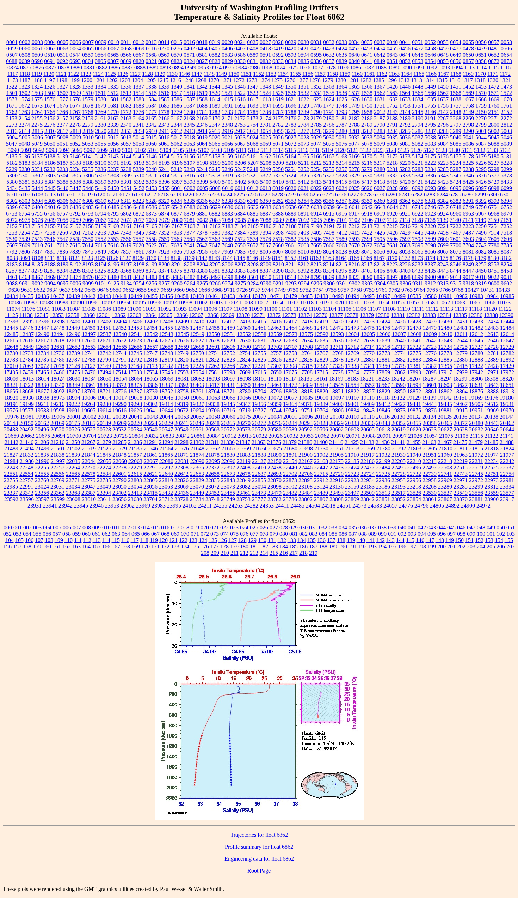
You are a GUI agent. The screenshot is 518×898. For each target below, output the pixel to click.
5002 (493, 131)
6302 (12, 201)
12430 (445, 321)
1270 (213, 80)
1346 (240, 87)
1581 (113, 99)
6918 (366, 214)
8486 (177, 277)
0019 (214, 42)
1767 (75, 112)
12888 (476, 360)
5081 (405, 144)
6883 (227, 214)
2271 (493, 118)
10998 (185, 302)
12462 (274, 328)
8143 (214, 258)
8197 (126, 264)
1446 (405, 87)
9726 (242, 290)
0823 (176, 61)
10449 (135, 296)
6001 (177, 188)
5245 (214, 169)
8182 (506, 258)
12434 (492, 321)
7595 (379, 239)
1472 (493, 87)
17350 (383, 366)
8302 (87, 271)
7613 (75, 245)
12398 (58, 321)
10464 (243, 296)
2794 (417, 125)
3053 (252, 131)
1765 (49, 112)
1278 (315, 80)
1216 (175, 80)
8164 (341, 258)
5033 (366, 137)
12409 (182, 321)
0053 (443, 42)
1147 (196, 74)
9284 (253, 283)
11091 (149, 309)
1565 (417, 93)
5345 (455, 175)
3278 (316, 131)
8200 (164, 264)
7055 (62, 220)
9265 (202, 283)
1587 (189, 99)
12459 (228, 328)
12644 (461, 341)
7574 (252, 239)
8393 (316, 271)
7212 (354, 226)
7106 (367, 220)
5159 (227, 156)
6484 (100, 207)
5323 (278, 175)
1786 (265, 112)
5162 (265, 156)
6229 (290, 195)
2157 (62, 118)
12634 (305, 341)
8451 (493, 271)
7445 (417, 233)
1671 (11, 106)
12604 (352, 334)
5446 (62, 188)
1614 (214, 99)
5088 (493, 144)
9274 (227, 283)
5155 (176, 156)
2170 (214, 118)
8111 (50, 258)
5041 (468, 137)
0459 (443, 48)
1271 (226, 80)
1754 (417, 106)
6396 (12, 207)
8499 (240, 277)
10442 (88, 296)
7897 (151, 252)
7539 (24, 239)
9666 (204, 290)
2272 (506, 118)
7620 (138, 245)
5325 (303, 175)
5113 (265, 150)
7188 (291, 226)
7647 (214, 245)
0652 (493, 55)
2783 (290, 125)
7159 (100, 226)
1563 (392, 93)
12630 (243, 341)
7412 (341, 233)
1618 (265, 99)
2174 (265, 118)
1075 (292, 68)
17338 (352, 366)
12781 (492, 353)
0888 (140, 68)
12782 (507, 353)
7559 (163, 239)
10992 (108, 302)
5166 (316, 156)
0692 (62, 61)
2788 (354, 125)
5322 (265, 175)
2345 (189, 125)
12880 (367, 360)
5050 (49, 144)
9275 (240, 283)
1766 (62, 112)
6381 (430, 201)
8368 (125, 271)
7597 (405, 239)
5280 (379, 169)
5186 (50, 163)
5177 (455, 156)
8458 (506, 271)
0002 (24, 42)
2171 (227, 118)
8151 (277, 258)
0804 (87, 61)
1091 (419, 68)
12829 (321, 360)
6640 (341, 207)
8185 (37, 264)
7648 (227, 245)
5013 (125, 137)
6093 (430, 188)
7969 (227, 252)
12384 (444, 315)
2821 (113, 131)
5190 (100, 163)
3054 (265, 131)
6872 (138, 214)
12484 (507, 328)
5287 (455, 169)
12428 (414, 321)
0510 (50, 55)
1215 (162, 80)
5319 (227, 175)
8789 (303, 277)
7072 (113, 220)
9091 (24, 283)
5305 (75, 175)
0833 (278, 61)
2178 (303, 118)
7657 (265, 245)
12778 (445, 353)
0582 (214, 55)
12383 (429, 315)
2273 (11, 125)
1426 (392, 87)
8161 (303, 258)
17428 (492, 366)
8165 (353, 258)
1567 (443, 93)
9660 (179, 290)
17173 (150, 366)
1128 (147, 74)
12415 (259, 321)
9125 (113, 283)
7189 (303, 226)
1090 (406, 68)
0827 (202, 61)
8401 (366, 271)
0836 (316, 61)
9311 (417, 283)
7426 (392, 233)
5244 (202, 169)
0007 (88, 42)
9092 (37, 283)
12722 (414, 347)
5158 (214, 156)
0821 (151, 61)
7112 (392, 220)
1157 (320, 74)
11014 (276, 302)
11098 (240, 309)
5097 (89, 150)
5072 (290, 144)
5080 (392, 144)
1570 (481, 93)
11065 (473, 302)
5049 (37, 144)
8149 (265, 258)
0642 (379, 55)
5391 (126, 182)
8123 (87, 258)
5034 (379, 137)
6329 (163, 201)
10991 (92, 302)
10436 (42, 296)
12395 (27, 321)
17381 (414, 366)
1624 (328, 99)
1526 (290, 93)
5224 (455, 163)
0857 (468, 61)
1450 (443, 87)
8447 (468, 271)
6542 (177, 207)
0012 (138, 42)
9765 (432, 290)
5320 (240, 175)
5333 (405, 175)
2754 (252, 125)
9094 (50, 283)
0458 (430, 48)
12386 (475, 315)
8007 (278, 252)
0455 (392, 48)
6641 (354, 207)
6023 (328, 188)
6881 (202, 214)
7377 (189, 233)
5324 (290, 175)
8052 (392, 252)
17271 (259, 366)
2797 (455, 125)
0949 (190, 68)
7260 (62, 233)
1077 (317, 68)
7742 (481, 245)
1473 (506, 87)
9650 (115, 290)
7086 (253, 220)
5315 (176, 175)
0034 (354, 42)
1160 (357, 74)
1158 (332, 74)
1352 (316, 87)
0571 (189, 55)
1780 (189, 112)
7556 (125, 239)
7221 (443, 226)
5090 (13, 150)
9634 (52, 290)
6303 (24, 201)
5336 (430, 175)
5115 (290, 150)
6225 (239, 195)
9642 (77, 290)
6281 (404, 195)
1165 (418, 74)
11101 (285, 309)
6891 (303, 214)
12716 (383, 347)
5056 (113, 144)
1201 (99, 80)
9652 (128, 290)
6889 (290, 214)
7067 (100, 220)
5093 (51, 150)
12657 (151, 347)
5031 (341, 137)
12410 (197, 321)
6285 (455, 195)
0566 (125, 55)
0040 (392, 42)
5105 (178, 150)
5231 (37, 169)
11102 (300, 309)
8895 (379, 277)
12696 (228, 347)
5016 (163, 137)
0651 (481, 55)
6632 (253, 207)
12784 (26, 360)
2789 (366, 125)
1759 (481, 106)
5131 (467, 150)
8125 (100, 258)
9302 (354, 283)
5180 (493, 156)
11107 (374, 309)
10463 (228, 296)
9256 (151, 283)
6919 (379, 214)
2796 (443, 125)
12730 (11, 353)
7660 (278, 245)
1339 (163, 87)
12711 (337, 347)
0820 (138, 61)
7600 (443, 239)
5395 (151, 182)
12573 (290, 334)
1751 (379, 106)
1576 (49, 99)
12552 (244, 334)
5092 (38, 150)
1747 (328, 106)
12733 (26, 353)
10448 (119, 296)
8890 (366, 277)
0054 (455, 42)
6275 (328, 195)
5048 (24, 144)
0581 (202, 55)
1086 (355, 68)
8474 (75, 277)
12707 (290, 347)
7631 (163, 245)
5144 (125, 156)
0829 (227, 61)
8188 (50, 264)
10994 (123, 302)
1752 (392, 106)
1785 (252, 112)
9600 (493, 283)
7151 (506, 220)
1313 (416, 80)
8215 (341, 264)
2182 (354, 118)
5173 (405, 156)
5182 (12, 163)
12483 (492, 328)
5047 (11, 144)
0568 (151, 55)
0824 (189, 61)
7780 (493, 245)
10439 (73, 296)
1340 (176, 87)
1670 (506, 99)
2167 (176, 118)
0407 (240, 48)
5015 (151, 137)
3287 (430, 131)
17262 (212, 366)
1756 (443, 106)
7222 (455, 226)
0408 (252, 48)
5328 (341, 175)
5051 (62, 144)
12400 (73, 321)
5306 (88, 175)
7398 (278, 233)
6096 (468, 188)
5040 (455, 137)
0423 (328, 48)
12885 (445, 360)
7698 (430, 245)
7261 (75, 233)
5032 (354, 137)
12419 (321, 321)
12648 (11, 347)
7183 (227, 226)
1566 (430, 93)
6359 (366, 201)
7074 (126, 220)
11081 (43, 309)
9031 (506, 277)
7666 (328, 245)
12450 (88, 328)
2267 (443, 118)
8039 (354, 252)
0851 (392, 61)
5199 (215, 163)
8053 (405, 252)
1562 (379, 93)
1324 (37, 87)
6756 (49, 214)
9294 (303, 283)
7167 (177, 226)
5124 (390, 150)
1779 (176, 112)
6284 (442, 195)
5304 (62, 175)
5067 (240, 144)
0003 (37, 42)
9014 (455, 277)
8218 (379, 264)
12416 (274, 321)
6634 (278, 207)
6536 (151, 207)
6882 (214, 214)
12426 (398, 321)
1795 (354, 112)
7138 (430, 220)
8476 (88, 277)
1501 (12, 93)
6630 (227, 207)
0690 (37, 61)
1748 (341, 106)
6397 (24, 207)
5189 (88, 163)
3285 (405, 131)
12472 (336, 328)
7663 (303, 245)
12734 (42, 353)
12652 (73, 347)
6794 (100, 214)
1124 (98, 74)
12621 (104, 341)
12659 (182, 347)
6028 (392, 188)
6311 (126, 201)
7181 (202, 226)
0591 (265, 55)
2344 (176, 125)
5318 (214, 175)
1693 (252, 106)
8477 (100, 277)
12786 (57, 360)
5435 (24, 188)
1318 (480, 80)
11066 (488, 302)
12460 (243, 328)
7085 (240, 220)
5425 (468, 182)
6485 (113, 207)
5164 (290, 156)
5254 (316, 169)
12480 (445, 328)
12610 (445, 334)
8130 (150, 258)
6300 (493, 195)
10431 (487, 290)
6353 (290, 201)
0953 (203, 68)
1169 (468, 74)
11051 (352, 302)
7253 (11, 233)
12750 (197, 353)
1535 (328, 93)
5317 (202, 175)
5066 (227, 144)
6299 (480, 195)
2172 (240, 118)
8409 (405, 271)
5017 (176, 137)
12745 (135, 353)
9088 (12, 283)
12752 (228, 353)
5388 (88, 182)
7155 (50, 226)
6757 (62, 214)
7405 (316, 233)
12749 (181, 353)
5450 (113, 188)
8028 (341, 252)
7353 (176, 233)
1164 (406, 74)
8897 (392, 277)
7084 (227, 220)
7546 (49, 239)
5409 (265, 182)
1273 (251, 80)
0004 (50, 42)
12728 (492, 347)
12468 (305, 328)
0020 (227, 42)
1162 (381, 74)
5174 (417, 156)
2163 (125, 118)
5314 (163, 175)
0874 (13, 68)
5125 (403, 150)
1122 (73, 74)
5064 (202, 144)
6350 (265, 201)
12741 (88, 353)
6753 (11, 214)
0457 (417, 48)
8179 (480, 258)
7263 (100, 233)
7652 (252, 245)
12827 (290, 360)
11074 (13, 309)
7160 (113, 226)
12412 (228, 321)
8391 (290, 271)
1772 (125, 112)
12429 (430, 321)
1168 (455, 74)
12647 (507, 341)
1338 (151, 87)
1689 (214, 106)
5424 (455, 182)
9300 (329, 283)
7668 (341, 245)
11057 (413, 302)
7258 (49, 233)
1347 (252, 87)
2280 (100, 125)
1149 (221, 74)
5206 (240, 163)
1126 (122, 74)
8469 (50, 277)
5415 (341, 182)
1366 (366, 87)
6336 (202, 201)
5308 (113, 175)
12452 (119, 328)
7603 (468, 239)
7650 (240, 245)
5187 (62, 163)
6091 (405, 188)
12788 (88, 360)
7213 (366, 226)
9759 (369, 290)
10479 (290, 296)
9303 (367, 283)
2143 (392, 112)
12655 (120, 347)
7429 (405, 233)
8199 (151, 264)
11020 (337, 302)
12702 (275, 347)
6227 (264, 195)
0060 (24, 48)
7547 (62, 239)
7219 (417, 226)
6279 (378, 195)
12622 (119, 341)
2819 (88, 131)
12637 (352, 341)
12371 (258, 315)
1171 (492, 74)
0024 (240, 42)
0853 (417, 61)
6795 (113, 214)
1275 (277, 80)
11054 (382, 302)
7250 (481, 226)
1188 (37, 80)
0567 (138, 55)
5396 (164, 182)
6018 (265, 188)
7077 (138, 220)
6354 (303, 201)
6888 (278, 214)
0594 (303, 55)
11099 (256, 309)
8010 (303, 252)
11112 (432, 309)
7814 (37, 252)
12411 (213, 321)
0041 (405, 42)
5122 (365, 150)
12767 (321, 353)
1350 (290, 87)
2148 (455, 112)
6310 (113, 201)
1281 (353, 80)
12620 (88, 341)
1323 (24, 87)
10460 (197, 296)
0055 (468, 42)
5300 (12, 175)
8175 (442, 258)
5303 (50, 175)
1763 (24, 112)
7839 (75, 252)
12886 (461, 360)
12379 (367, 315)
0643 (392, 55)
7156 (62, 226)
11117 (461, 309)
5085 (455, 144)
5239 (138, 169)
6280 (391, 195)
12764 (305, 353)
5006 (37, 137)
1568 (455, 93)
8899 (417, 277)
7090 (291, 220)
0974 (216, 68)
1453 (481, 87)
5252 (303, 169)
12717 (398, 347)
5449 (100, 188)
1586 (176, 99)
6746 (430, 207)
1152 (258, 74)
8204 (202, 264)
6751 (493, 207)
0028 (278, 42)
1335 (113, 87)
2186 (366, 118)
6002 (189, 188)
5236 (100, 169)
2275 (37, 125)
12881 (383, 360)
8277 (24, 271)
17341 (367, 366)
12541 (135, 334)
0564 (100, 55)
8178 (468, 258)
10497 (383, 296)
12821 (197, 360)
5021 (227, 137)
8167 (379, 258)
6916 (341, 214)
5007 (50, 137)
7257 (37, 233)
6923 (430, 214)
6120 (99, 195)
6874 (163, 214)
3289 (455, 131)
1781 (202, 112)
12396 (42, 321)
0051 (417, 42)
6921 (405, 214)
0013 (151, 42)
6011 (240, 188)
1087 (368, 68)
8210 (278, 264)
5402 (240, 182)
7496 (481, 233)
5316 (189, 175)
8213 (316, 264)
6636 (291, 207)
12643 (445, 341)
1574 (24, 99)
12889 (492, 360)
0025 (252, 42)
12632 (274, 341)
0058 (506, 42)
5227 (493, 163)
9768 (457, 290)
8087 (506, 252)
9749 (280, 290)
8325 (100, 271)
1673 (37, 106)
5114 (278, 150)
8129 (138, 258)
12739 (73, 353)
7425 (379, 233)
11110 (403, 309)
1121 (61, 74)
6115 (62, 195)
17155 (119, 366)
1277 (302, 80)
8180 (493, 258)
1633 (405, 99)
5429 (493, 182)
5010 (88, 137)
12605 (368, 334)
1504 (50, 93)
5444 (37, 188)
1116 (505, 68)
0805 (100, 61)
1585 (163, 99)
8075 (455, 252)
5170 (366, 156)
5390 (113, 182)
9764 (419, 290)
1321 (505, 80)
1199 (74, 80)
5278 (354, 169)
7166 (164, 226)
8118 (62, 258)
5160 (240, 156)
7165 (151, 226)
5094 (64, 150)
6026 (366, 188)
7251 (493, 226)
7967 (214, 252)
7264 (113, 233)
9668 (217, 290)
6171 (112, 195)
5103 (153, 150)
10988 (46, 302)
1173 (12, 80)
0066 (100, 48)
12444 (507, 321)
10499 (398, 296)
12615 (11, 341)
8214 (328, 264)
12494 (58, 334)
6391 (468, 201)
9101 (100, 283)
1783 (227, 112)
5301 (24, 175)
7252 (506, 226)
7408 (328, 233)
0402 (189, 48)
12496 (73, 334)
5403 (253, 182)
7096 (329, 220)
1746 (316, 106)
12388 (491, 315)
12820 (181, 360)
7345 (138, 233)
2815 (37, 131)
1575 (37, 99)
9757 (343, 290)
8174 (430, 258)
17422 (476, 366)
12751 (212, 353)
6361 (392, 201)
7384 (240, 233)
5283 (417, 169)
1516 (163, 93)
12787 (73, 360)
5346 (468, 175)
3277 (303, 131)
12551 (228, 334)
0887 (127, 68)
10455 (150, 296)
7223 (468, 226)
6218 (163, 195)
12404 (120, 321)
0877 (51, 68)
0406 (227, 48)
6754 (24, 214)
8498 (227, 277)
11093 (180, 309)
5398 (189, 182)
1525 (278, 93)
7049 (50, 220)
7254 (24, 233)
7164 (138, 226)
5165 (303, 156)
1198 (61, 80)
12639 (383, 341)
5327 (328, 175)
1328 (75, 87)
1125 (110, 74)
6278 (366, 195)
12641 (414, 341)
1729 (303, 106)
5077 (354, 144)
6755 (37, 214)
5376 (481, 175)
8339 (113, 271)
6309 (100, 201)
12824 (243, 360)
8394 (328, 271)
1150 (233, 74)
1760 (493, 106)
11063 (458, 302)
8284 (62, 271)
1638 (455, 99)
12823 (228, 360)
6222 (201, 195)
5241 (163, 169)
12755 (259, 353)
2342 (151, 125)
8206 (227, 264)
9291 (278, 283)
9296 (316, 283)
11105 (344, 309)
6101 (12, 195)
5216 (366, 163)
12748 (166, 353)
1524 (265, 93)
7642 (202, 245)
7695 (417, 245)
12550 (213, 334)
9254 (138, 283)
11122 (505, 309)
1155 (295, 74)
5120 (340, 150)
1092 (431, 68)
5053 (87, 144)
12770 (367, 353)
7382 (227, 233)
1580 (100, 99)
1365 (354, 87)
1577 (62, 99)
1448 (417, 87)
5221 (417, 163)
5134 (505, 150)
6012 (252, 188)
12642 (430, 341)
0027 (265, 42)
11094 (195, 309)
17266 (228, 366)
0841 (366, 61)
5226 (481, 163)
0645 (417, 55)
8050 (379, 252)
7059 (75, 220)
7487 (468, 233)
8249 (468, 264)
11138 (26, 315)
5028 (303, 137)
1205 (150, 80)
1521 (227, 93)
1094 (457, 68)
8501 (253, 277)
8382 (227, 271)
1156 (307, 74)
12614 (507, 334)
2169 (202, 118)
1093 (444, 68)
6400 (37, 207)
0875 (25, 68)
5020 (214, 137)
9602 (506, 283)
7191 (329, 226)
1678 (87, 106)
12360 (88, 315)
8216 (354, 264)
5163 (278, 156)
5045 (493, 137)
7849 (100, 252)
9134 (126, 283)
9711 (229, 290)
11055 (398, 302)
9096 (75, 283)
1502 (24, 93)
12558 (259, 334)
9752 (305, 290)
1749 (354, 106)
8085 (493, 252)
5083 (430, 144)
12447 (42, 328)
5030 (328, 137)
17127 (88, 366)
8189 (62, 264)
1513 (125, 93)
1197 (49, 80)
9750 (292, 290)
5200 (227, 163)
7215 (392, 226)
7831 (49, 252)
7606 (506, 239)
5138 (49, 156)
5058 (138, 144)
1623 (316, 99)
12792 (135, 360)
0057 (493, 42)
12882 (398, 360)
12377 (336, 315)
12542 (151, 334)
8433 (417, 271)
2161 (100, 118)
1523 (252, 93)
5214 (341, 163)
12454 (150, 328)
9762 (394, 290)
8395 (341, 271)
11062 (443, 302)
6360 (379, 201)
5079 (379, 144)
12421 (352, 321)
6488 (138, 207)
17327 (321, 366)
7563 (176, 239)
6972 (12, 220)
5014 (138, 137)
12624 (150, 341)
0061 (37, 48)
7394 (265, 233)
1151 (246, 74)
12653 (89, 347)
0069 (138, 48)
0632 (328, 55)
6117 (74, 195)
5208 (265, 163)
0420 (290, 48)
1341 (189, 87)
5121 (352, 150)
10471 (274, 296)
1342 (202, 87)
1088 (381, 68)
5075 (328, 144)
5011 (100, 137)
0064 (75, 48)
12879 (352, 360)
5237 (113, 169)
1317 (467, 80)
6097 (481, 188)
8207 (240, 264)
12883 (414, 360)
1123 (85, 74)
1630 (366, 99)
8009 (290, 252)
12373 (289, 315)
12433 (476, 321)
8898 (405, 277)
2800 (493, 125)
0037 (379, 42)
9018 (481, 277)
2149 (468, 112)
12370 (243, 315)
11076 (28, 309)
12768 (336, 353)
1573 (11, 99)
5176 (443, 156)
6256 (315, 195)
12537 (104, 334)
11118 (475, 309)
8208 (253, 264)
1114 (481, 68)
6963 (468, 214)
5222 (430, 163)
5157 (202, 156)
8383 (240, 271)
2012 (379, 112)
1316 (454, 80)
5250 (278, 169)
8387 (265, 271)
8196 (113, 264)
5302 (37, 175)
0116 (151, 48)
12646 (492, 341)
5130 (454, 150)
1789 (303, 112)
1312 (403, 80)
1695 (278, 106)
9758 (356, 290)
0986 (254, 68)
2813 (12, 131)
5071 (278, 144)
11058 (428, 302)
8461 (12, 277)
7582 (290, 239)
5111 (241, 150)
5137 (37, 156)
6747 (443, 207)
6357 (341, 201)
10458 (181, 296)
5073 (303, 144)
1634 (417, 99)
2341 (138, 125)
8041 (366, 252)
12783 (11, 360)
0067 (113, 48)
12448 (57, 328)
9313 (443, 283)
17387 (430, 366)
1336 (125, 87)
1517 (176, 93)
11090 (134, 309)
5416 (354, 182)
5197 (189, 163)
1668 (481, 99)
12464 (290, 328)
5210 (291, 163)
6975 (24, 220)
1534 (316, 93)
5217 (379, 163)
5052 (75, 144)
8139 (189, 258)
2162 (113, 118)
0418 (265, 48)
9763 (407, 290)
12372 (274, 315)
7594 (366, 239)
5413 (316, 182)
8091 (25, 258)
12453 (135, 328)
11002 (201, 302)
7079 (164, 220)
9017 (468, 277)
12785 (42, 360)
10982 (461, 296)
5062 (176, 144)
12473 (352, 328)
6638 (316, 207)
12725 (461, 347)
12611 (461, 334)
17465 (42, 372)
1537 (354, 93)
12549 (197, 334)
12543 (166, 334)
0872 (493, 61)
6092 (417, 188)
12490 (42, 334)
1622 (303, 99)
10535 (414, 296)
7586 (316, 239)
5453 (151, 188)
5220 (405, 163)
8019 (316, 252)
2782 (278, 125)
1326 (49, 87)
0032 (328, 42)
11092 (165, 309)
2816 (50, 131)
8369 (138, 271)
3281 (354, 131)
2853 (126, 131)
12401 (89, 321)
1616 (240, 99)
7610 (37, 245)
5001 (481, 131)
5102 (140, 150)
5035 (392, 137)
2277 (62, 125)
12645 (476, 341)
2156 (49, 118)
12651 (58, 347)
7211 (341, 226)
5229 (11, 169)
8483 (151, 277)
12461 (259, 328)
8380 (202, 271)
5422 (430, 182)
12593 (337, 334)
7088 (265, 220)
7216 (405, 226)
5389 (100, 182)
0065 (88, 48)
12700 (244, 347)
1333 (87, 87)
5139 (62, 156)
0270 (163, 48)
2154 (24, 118)
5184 (37, 163)
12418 (305, 321)
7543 (37, 239)
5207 (253, 163)
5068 (252, 144)
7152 (12, 226)
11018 (307, 302)
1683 (138, 106)
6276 (340, 195)
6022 (316, 188)
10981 (445, 296)
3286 (417, 131)
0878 (63, 68)
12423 (367, 321)
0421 (303, 48)
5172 (392, 156)
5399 (202, 182)
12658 (166, 347)
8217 (366, 264)
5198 (202, 163)
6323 (138, 201)
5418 (379, 182)
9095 (62, 283)
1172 (505, 74)
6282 (417, 195)
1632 (392, 99)
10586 (430, 296)
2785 (316, 125)
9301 (341, 283)
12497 (89, 334)
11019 (322, 302)
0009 (100, 42)
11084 (74, 309)
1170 (480, 74)
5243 (189, 169)
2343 (163, 125)
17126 (73, 366)
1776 (138, 112)
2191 (430, 118)
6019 (278, 188)
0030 (303, 42)
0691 (49, 61)
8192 (75, 264)
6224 (226, 195)
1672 (24, 106)
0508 (24, 55)
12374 (305, 315)
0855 (443, 61)
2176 (290, 118)
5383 (37, 182)
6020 (290, 188)
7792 (11, 252)
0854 (430, 61)
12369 (227, 315)
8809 (328, 277)
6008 (215, 188)
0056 (481, 42)
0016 (189, 42)
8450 (481, 271)
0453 (366, 48)
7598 (417, 239)
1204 (137, 80)
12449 (73, 328)
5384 (50, 182)
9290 (265, 283)
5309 (126, 175)
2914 (202, 131)
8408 (392, 271)
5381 (24, 182)
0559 (87, 55)
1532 (303, 93)
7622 (151, 245)
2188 (392, 118)
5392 (138, 182)
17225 (197, 366)
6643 (380, 207)
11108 (389, 309)
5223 (443, 163)
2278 (75, 125)
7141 (468, 220)
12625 (166, 341)
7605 (493, 239)
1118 (24, 74)
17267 (243, 366)
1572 (506, 93)
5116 (302, 150)
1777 (151, 112)
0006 (75, 42)
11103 (315, 309)
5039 (443, 137)
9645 (90, 290)
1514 (138, 93)
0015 (176, 42)
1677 (75, 106)
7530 (11, 239)
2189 (405, 118)
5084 (443, 144)
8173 (417, 258)
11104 (330, 309)
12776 (430, 353)
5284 (430, 169)
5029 (316, 137)
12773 (383, 353)
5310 (138, 175)
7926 (176, 252)
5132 (479, 150)
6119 (87, 195)
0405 (214, 48)
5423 (443, 182)
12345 (41, 315)
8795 (316, 277)
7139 (442, 220)
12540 (120, 334)
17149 (104, 366)
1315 (442, 80)
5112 (253, 150)
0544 (75, 55)
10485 (305, 296)
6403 (62, 207)
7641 (189, 245)
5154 (163, 156)
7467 (455, 233)
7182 (215, 226)
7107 (380, 220)
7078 (151, 220)
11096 (210, 309)
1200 (86, 80)
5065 (214, 144)
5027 (290, 137)
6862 (125, 214)
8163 (328, 258)
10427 (472, 290)
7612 (62, 245)
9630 (14, 290)
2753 (240, 125)
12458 (212, 328)
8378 (189, 271)
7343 (125, 233)
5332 (392, 175)
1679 (100, 106)
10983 (476, 296)
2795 (430, 125)
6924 (443, 214)
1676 (62, 106)
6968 (493, 214)
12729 (507, 347)
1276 (289, 80)
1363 (328, 87)
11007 (231, 302)
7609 (24, 245)
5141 (87, 156)
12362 (119, 315)
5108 (216, 150)
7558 (151, 239)
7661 (290, 245)
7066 (88, 220)
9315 (455, 283)
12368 (212, 315)
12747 (150, 353)
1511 (100, 93)
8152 (290, 258)
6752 (506, 207)
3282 (366, 131)
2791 (392, 125)
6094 (443, 188)
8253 (493, 264)
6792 (75, 214)
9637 (64, 290)
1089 (393, 68)
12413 (243, 321)
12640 (398, 341)
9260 (177, 283)
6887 (265, 214)
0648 (443, 55)
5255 (328, 169)
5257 (341, 169)
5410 (278, 182)
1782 (214, 112)
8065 (417, 252)
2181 (341, 118)
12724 (445, 347)
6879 (189, 214)
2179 (316, 118)
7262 (87, 233)
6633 (265, 207)
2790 (379, 125)
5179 (481, 156)
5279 (366, 169)
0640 (354, 55)
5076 (341, 144)
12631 (259, 341)
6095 (455, 188)
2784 (303, 125)
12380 (382, 315)
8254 (506, 264)
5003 (506, 131)
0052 (430, 42)
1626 (354, 99)
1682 (125, 106)
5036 (405, 137)
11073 (504, 302)
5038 (430, 137)
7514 (493, 233)
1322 (11, 87)
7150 (493, 220)
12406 (135, 321)
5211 (303, 163)
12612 (476, 334)
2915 (214, 131)
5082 (417, 144)
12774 (398, 353)
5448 (88, 188)
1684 (151, 106)
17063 (26, 366)
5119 (327, 150)
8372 (151, 271)
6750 (481, 207)
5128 (441, 150)
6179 (137, 195)
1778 (163, 112)
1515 (151, 93)
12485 (11, 334)
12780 (476, 353)
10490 (336, 296)
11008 (246, 302)
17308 (290, 366)
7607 (12, 245)
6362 (405, 201)
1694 (265, 106)
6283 (429, 195)
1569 (468, 93)
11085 (89, 309)
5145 (138, 156)
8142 (201, 258)
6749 (468, 207)
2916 (227, 131)
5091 (26, 150)
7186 (265, 226)
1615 (227, 99)
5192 (126, 163)
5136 (24, 156)
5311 (151, 175)
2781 (265, 125)
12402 (104, 321)
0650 (468, 55)
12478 (414, 328)
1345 (227, 87)
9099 (88, 283)
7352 (163, 233)
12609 (430, 334)
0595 (316, 55)
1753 (405, 106)
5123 (378, 150)
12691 (213, 347)
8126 (112, 258)
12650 (42, 347)
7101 (341, 220)
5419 (392, 182)
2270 (481, 118)
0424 (341, 48)
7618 (113, 245)
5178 (468, 156)
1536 (341, 93)
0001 (12, 42)
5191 (113, 163)
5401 (227, 182)
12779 (461, 353)
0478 (468, 48)
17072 (42, 366)
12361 (103, 315)
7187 (278, 226)
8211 (290, 264)
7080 (177, 220)
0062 (50, 48)
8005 (265, 252)
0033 (341, 42)
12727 (476, 347)
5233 (62, 169)
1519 (202, 93)
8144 (227, 258)
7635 (176, 245)
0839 (341, 61)
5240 (151, 169)
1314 (429, 80)
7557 (138, 239)
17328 (336, 366)
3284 (392, 131)
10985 (507, 296)
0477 (455, 48)
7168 (189, 226)
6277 (353, 195)
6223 (214, 195)
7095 (316, 220)
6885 (252, 214)
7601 (455, 239)
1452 (468, 87)
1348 (265, 87)
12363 (134, 315)
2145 (417, 112)
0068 (126, 48)
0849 (379, 61)
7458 (443, 233)
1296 (391, 80)
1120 (48, 74)
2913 (189, 131)
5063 (189, 144)
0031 (316, 42)
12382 (413, 315)
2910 (151, 131)
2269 (468, 118)
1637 (443, 99)
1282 (365, 80)
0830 (240, 61)
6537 (164, 207)
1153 (270, 74)
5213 (328, 163)
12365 (165, 315)
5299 (506, 169)
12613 (492, 334)
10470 (259, 296)
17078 (57, 366)
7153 (24, 226)
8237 (430, 264)
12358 (72, 315)
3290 (468, 131)
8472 (62, 277)
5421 (417, 182)
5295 (481, 169)
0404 (202, 48)
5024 (252, 137)
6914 (316, 214)
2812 (506, 125)
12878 (336, 360)
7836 (62, 252)
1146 (184, 74)
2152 (506, 112)
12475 (367, 328)
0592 (278, 55)
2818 (75, 131)
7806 (24, 252)
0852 (405, 61)
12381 (398, 315)
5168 (341, 156)
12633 (290, 341)
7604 (481, 239)
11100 (270, 309)
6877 (176, 214)
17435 (11, 372)
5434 (12, 188)
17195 (181, 366)
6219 (175, 195)
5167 (328, 156)
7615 (100, 245)
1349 (278, 87)
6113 (50, 195)
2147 (443, 112)
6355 (316, 201)
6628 (202, 207)
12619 (73, 341)
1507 (62, 93)
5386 (75, 182)
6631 (240, 207)
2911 (164, 131)
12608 (414, 334)
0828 (214, 61)
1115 (493, 68)
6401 (50, 207)
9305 (392, 283)
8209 (265, 264)
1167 (443, 74)
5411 (290, 182)
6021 (303, 188)
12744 (119, 353)
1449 (430, 87)
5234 (75, 169)
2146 (430, 112)
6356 (328, 201)
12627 (197, 341)
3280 (341, 131)
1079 (343, 68)
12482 (476, 328)
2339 (113, 125)
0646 (430, 55)
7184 (240, 226)
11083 (59, 309)
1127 (135, 74)
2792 (405, 125)
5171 (379, 156)
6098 (493, 188)
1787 (278, 112)
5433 (506, 182)
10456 (166, 296)
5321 (252, 175)
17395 (445, 366)
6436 (75, 207)
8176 (455, 258)
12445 (11, 328)
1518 (189, 93)
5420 (405, 182)
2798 (468, 125)
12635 (321, 341)
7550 (87, 239)
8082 (481, 252)
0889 (152, 68)
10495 (367, 296)
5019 (202, 137)
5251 (290, 169)
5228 (506, 163)
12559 (275, 334)
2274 (24, 125)
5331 (379, 175)
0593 (290, 55)
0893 (165, 68)
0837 (328, 61)
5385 (62, 182)
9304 (380, 283)
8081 (468, 252)
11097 (225, 309)
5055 (100, 144)
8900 (430, 277)
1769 (100, 112)
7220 (430, 226)
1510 (88, 93)
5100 (115, 150)
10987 (30, 302)
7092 (303, 220)
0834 (290, 61)
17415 (461, 366)
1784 (240, 112)
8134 (163, 258)
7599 (430, 239)
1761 (506, 106)
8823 (354, 277)
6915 (328, 214)
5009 (75, 137)
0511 (62, 55)
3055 (278, 131)
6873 (151, 214)
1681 (113, 106)
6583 (189, 207)
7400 (290, 233)
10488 (321, 296)
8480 (113, 277)
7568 (214, 239)
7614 (87, 245)
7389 (252, 233)
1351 (303, 87)
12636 (336, 341)
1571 (493, 93)
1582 (125, 99)
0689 (24, 61)
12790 (104, 360)
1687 (189, 106)
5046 (506, 137)
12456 (181, 328)
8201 (177, 264)
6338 (227, 201)
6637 (303, 207)
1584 (151, 99)
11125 (11, 315)
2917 (240, 131)
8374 (163, 271)
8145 (239, 258)
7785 (506, 245)
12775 (414, 353)
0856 (455, 61)
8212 (303, 264)
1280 (340, 80)
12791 (119, 360)
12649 (27, 347)
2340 (125, 125)
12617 (42, 341)
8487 (189, 277)
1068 (266, 68)
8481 (126, 277)
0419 (278, 48)
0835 (303, 61)
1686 (176, 106)
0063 (62, 48)
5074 (316, 144)
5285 (443, 169)
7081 (189, 220)
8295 (75, 271)
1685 (163, 106)
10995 (139, 302)
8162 (315, 258)
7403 (303, 233)
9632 (39, 290)
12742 (104, 353)
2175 (278, 118)
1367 (379, 87)
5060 (151, 144)
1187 (24, 80)
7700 (455, 245)
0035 (366, 42)
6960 (455, 214)
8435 (430, 271)
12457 (197, 328)
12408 (166, 321)
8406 (379, 271)
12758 (290, 353)
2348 (227, 125)
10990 (77, 302)
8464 (24, 277)
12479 (430, 328)
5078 (366, 144)
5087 (481, 144)
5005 (24, 137)
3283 (379, 131)
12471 (321, 328)
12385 (460, 315)
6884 (240, 214)
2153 (11, 118)
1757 (455, 106)
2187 (379, 118)
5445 (50, 188)
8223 (392, 264)
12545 (182, 334)
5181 (506, 156)
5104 (165, 150)
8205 (215, 264)
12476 (383, 328)
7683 (405, 245)
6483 (88, 207)
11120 (490, 309)
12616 (26, 341)
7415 (354, 233)
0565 (113, 55)
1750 (366, 106)
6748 (455, 207)
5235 (87, 169)
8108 (37, 258)
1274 (264, 80)
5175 (430, 156)
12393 (11, 321)
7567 (202, 239)
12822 (212, 360)
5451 (126, 188)
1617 (252, 99)
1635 (430, 99)
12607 (399, 334)
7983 (240, 252)
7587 (328, 239)
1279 (327, 80)
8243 (443, 264)
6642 (367, 207)
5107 (203, 150)
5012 (113, 137)
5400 (215, 182)
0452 (354, 48)
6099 (506, 188)
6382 (443, 201)
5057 (125, 144)
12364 (150, 315)
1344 (214, 87)
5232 (49, 169)
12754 (243, 353)
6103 (37, 195)
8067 (443, 252)
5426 (481, 182)
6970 (506, 214)
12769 (352, 353)
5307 (100, 175)
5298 (493, 169)
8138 (176, 258)
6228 (277, 195)
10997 (170, 302)
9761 (381, 290)
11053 (367, 302)
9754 (318, 290)
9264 (189, 283)
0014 (163, 42)
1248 (188, 80)
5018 (189, 137)
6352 (278, 201)
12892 (507, 360)
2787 (341, 125)
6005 (202, 188)
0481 (493, 48)
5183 (24, 163)
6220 (188, 195)
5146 (151, 156)
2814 (24, 131)
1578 (75, 99)
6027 (379, 188)
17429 (507, 366)
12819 (166, 360)
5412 (303, 182)
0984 (241, 68)
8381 (214, 271)
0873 (506, 61)
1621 (290, 99)
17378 (398, 366)
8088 (12, 258)
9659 (166, 290)
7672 (366, 245)
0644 (405, 55)
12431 (461, 321)
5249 (265, 169)
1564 (405, 93)
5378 (506, 175)
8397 (354, 271)
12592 (321, 334)
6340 (252, 201)
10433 (503, 290)
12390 (506, 315)
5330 (366, 175)
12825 (259, 360)
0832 (265, 61)
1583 (138, 99)
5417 (366, 182)
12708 (306, 347)
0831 (252, 61)
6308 (88, 201)
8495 (202, 277)
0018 (202, 42)
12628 (212, 341)
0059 (12, 48)
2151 (493, 112)
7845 (87, 252)
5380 (12, 182)
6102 (25, 195)
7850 (113, 252)
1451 (455, 87)
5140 (75, 156)
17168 (135, 366)
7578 (278, 239)
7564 (189, 239)
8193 (88, 264)
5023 (240, 137)
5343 (443, 175)
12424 (383, 321)
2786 (328, 125)
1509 (75, 93)
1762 (11, 112)
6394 (506, 201)
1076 (304, 68)
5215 (354, 163)
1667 (468, 99)
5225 (468, 163)
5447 (75, 188)
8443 (443, 271)
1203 (124, 80)
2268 (455, 118)
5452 (138, 188)
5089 (506, 144)
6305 (50, 201)
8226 (405, 264)
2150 (481, 112)
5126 (416, 150)
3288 (443, 131)
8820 (341, 277)
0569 (163, 55)
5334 (417, 175)
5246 (227, 169)
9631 (26, 290)
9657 (153, 290)
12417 (290, 321)
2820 (100, 131)
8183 (12, 264)
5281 (392, 169)
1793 (341, 112)
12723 (430, 347)
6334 (176, 201)
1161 (369, 74)
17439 (26, 372)
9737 (254, 290)
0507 (12, 55)
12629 (228, 341)
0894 (178, 68)
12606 (383, 334)
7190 (316, 226)
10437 (57, 296)
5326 (316, 175)
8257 (11, 271)
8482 (138, 277)
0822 (163, 61)
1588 (202, 99)
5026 (278, 137)
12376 (320, 315)
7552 (100, 239)
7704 (468, 245)
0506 (506, 48)
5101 (127, 150)
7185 (253, 226)
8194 (100, 264)
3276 (290, 131)
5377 (493, 175)
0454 (379, 48)
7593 (354, 239)
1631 (379, 99)
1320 (492, 80)
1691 (227, 106)
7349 (151, 233)
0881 (89, 68)
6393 (493, 201)
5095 (76, 150)
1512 (113, 93)
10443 (104, 296)
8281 (49, 271)
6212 (150, 195)
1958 (366, 112)
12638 (367, 341)
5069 (265, 144)
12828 (305, 360)
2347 (214, 125)
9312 (430, 283)
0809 (125, 61)
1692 (240, 106)
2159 (87, 118)
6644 (392, 207)
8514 (290, 277)
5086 (468, 144)
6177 (125, 195)
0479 (481, 48)
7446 (430, 233)
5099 (102, 150)
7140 (455, 220)
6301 (505, 195)
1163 (394, 74)
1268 (200, 80)
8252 (481, 264)
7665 (316, 245)
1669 (493, 99)
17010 (11, 366)
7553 (113, 239)
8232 (417, 264)
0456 (405, 48)
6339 (240, 201)
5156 (189, 156)
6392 (481, 201)
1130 (172, 74)
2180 (328, 118)
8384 (252, 271)
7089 (278, 220)
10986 (15, 302)
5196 (177, 163)
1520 (214, 93)
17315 (305, 366)
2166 (163, 118)
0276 (176, 48)
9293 (291, 283)
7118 (404, 220)
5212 (316, 163)
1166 (431, 74)
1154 (283, 74)
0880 (76, 68)
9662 (191, 290)
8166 (366, 258)
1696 (290, 106)
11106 (359, 309)
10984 (492, 296)
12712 (352, 347)
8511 (278, 277)
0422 (316, 48)
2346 (202, 125)
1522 (240, 93)
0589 (252, 55)
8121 (74, 258)
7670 (354, 245)
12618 (57, 341)
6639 (329, 207)
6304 (37, 201)
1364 (341, 87)
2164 (138, 118)
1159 (344, 74)
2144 (405, 112)
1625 (341, 99)
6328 (151, 201)
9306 (405, 283)
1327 (62, 87)
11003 (216, 302)
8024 (328, 252)
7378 (202, 233)
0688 (11, 61)
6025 (354, 188)
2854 (138, 131)
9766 (445, 290)
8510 (265, 277)
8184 (24, 264)
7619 (125, 245)
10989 (61, 302)
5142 (100, 156)
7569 (227, 239)
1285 (378, 80)
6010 (227, 188)
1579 (87, 99)
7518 (506, 233)
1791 (328, 112)
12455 (166, 328)
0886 (114, 68)
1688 (202, 106)
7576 (265, 239)
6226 (252, 195)
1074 (279, 68)
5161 (252, 156)
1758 (468, 106)
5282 (405, 169)
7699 (443, 245)
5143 (113, 156)
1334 (100, 87)
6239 (302, 195)
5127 (428, 150)
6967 (481, 214)
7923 (163, 252)
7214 (379, 226)
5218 (392, 163)
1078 (330, 68)
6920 (392, 214)
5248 (252, 169)
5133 (492, 150)
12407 (151, 321)
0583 (227, 55)
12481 (461, 328)
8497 (215, 277)
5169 (354, 156)
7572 (240, 239)
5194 (151, 163)
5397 (177, 182)
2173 (252, 118)
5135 (11, 156)
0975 (228, 68)
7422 (366, 233)
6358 (354, 201)
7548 (75, 239)
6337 (214, 201)
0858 (481, 61)
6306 (62, 201)
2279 (87, 125)
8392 (303, 271)
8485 (164, 277)
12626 (181, 341)
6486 (126, 207)
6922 (417, 214)
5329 (354, 175)
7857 (125, 252)
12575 (306, 334)
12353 (57, 315)
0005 (62, 42)
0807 (113, 61)
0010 (113, 42)
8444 (455, 271)
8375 (176, 271)
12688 (197, 347)
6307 (75, 201)
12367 (196, 315)
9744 (267, 290)
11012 (261, 302)
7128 (417, 220)
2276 (49, 125)
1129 (159, 74)
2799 (481, 125)
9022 (493, 277)
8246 (455, 264)
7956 (202, 252)
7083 (215, 220)
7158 (88, 226)
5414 (328, 182)
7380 (214, 233)
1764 (37, 112)
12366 (181, 315)
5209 (278, 163)
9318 (468, 283)
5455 (164, 188)
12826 (274, 360)
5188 (75, 163)
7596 (392, 239)
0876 (38, 68)
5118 (315, 150)
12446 (26, 328)
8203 (189, 264)
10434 (11, 296)
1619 (278, 99)
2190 (417, 118)
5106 (191, 150)
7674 (379, 245)
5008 (62, 137)
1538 (366, 93)
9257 (164, 283)
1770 (113, 112)
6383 (455, 201)
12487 (27, 334)
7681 (392, 245)
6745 (417, 207)
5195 (164, 163)
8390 (278, 271)
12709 (321, 347)
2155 (37, 118)
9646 (103, 290)
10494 (352, 296)
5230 (24, 169)
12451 (104, 328)
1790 (316, 112)
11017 (291, 302)
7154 (37, 226)
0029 (290, 42)
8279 (37, 271)
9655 (141, 290)
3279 (328, 131)
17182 (166, 366)
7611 (49, 245)
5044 (481, 137)
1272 (239, 80)
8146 (252, 258)
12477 (398, 328)
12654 (104, 347)
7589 (341, 239)
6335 (189, 201)
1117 (12, 74)
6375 (417, 201)
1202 (112, 80)
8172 (404, 258)
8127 (125, 258)
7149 (480, 220)
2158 (75, 118)
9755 (331, 290)
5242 (176, 169)
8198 (138, 264)
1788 (290, 112)
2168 (189, 118)
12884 (430, 360)
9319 (481, 283)
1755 (430, 106)
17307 (274, 366)
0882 (101, 68)
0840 (354, 61)
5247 (240, 169)
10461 (212, 296)
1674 (49, 106)
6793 (87, 214)
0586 (240, 55)
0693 (75, 61)
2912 (176, 131)
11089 (119, 309)
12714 (367, 347)
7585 (303, 239)
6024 (341, 188)
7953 (189, 252)
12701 (259, 347)
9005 (443, 277)
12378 (351, 315)
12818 (150, 360)
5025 (265, 137)
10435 (26, 296)
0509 (37, 55)
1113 (469, 68)
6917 (354, 214)
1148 (209, 74)
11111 (418, 309)
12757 (274, 353)
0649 (455, 55)
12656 (135, 347)
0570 (176, 55)
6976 (37, 220)
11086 (104, 309)
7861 (138, 252)
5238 (125, 169)
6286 (467, 195)
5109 (229, 150)
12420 (336, 321)
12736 (57, 353)
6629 (215, 207)
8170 (391, 258)
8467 (37, 277)
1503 (37, 93)
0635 (341, 55)
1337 (138, 87)
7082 (202, 220)
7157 (75, 226)
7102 (354, 220)
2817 (62, 131)
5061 (163, 144)
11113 (446, 309)
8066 (430, 252)
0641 (366, 55)
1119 (36, 74)
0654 (506, 55)
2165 (151, 118)
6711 (405, 207)
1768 (87, 112)
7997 (252, 252)
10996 (154, 302)
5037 (417, 137)
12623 (135, 341)
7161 (126, 226)
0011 (126, 42)
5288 (468, 169)
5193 (138, 163)
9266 (215, 283)
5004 (12, 137)
